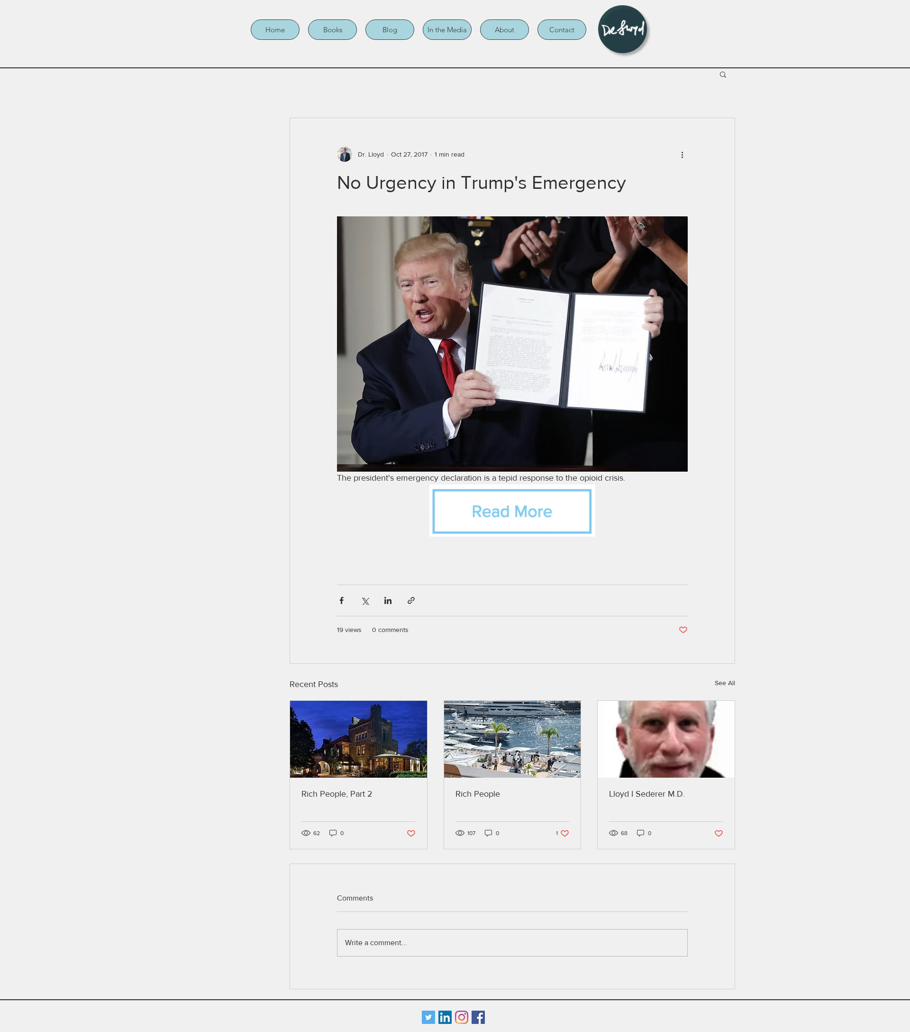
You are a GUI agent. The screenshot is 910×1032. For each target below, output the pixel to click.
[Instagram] (461, 1017)
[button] (332, 29)
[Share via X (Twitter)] (364, 600)
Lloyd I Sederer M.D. (647, 794)
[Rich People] (512, 739)
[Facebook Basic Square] (478, 1017)
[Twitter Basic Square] (428, 1017)
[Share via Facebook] (341, 600)
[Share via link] (411, 600)
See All (725, 683)
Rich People (477, 794)
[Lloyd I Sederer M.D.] (666, 739)
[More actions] (682, 154)
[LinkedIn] (445, 1017)
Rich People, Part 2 (337, 794)
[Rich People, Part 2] (358, 739)
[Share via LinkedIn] (387, 600)
